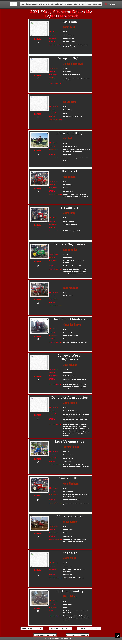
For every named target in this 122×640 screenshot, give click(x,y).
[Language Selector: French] (13, 4)
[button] (106, 3)
